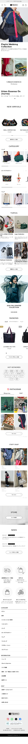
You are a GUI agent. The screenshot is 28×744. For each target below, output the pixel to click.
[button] (2, 75)
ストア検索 (4, 667)
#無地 (17, 371)
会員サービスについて (7, 689)
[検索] (5, 5)
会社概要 (4, 676)
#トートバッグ (8, 376)
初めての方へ (5, 698)
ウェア (21, 321)
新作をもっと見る (14, 139)
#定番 (6, 371)
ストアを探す (14, 517)
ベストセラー (5, 624)
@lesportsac (7, 393)
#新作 (17, 379)
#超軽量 (11, 371)
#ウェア (21, 376)
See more (14, 433)
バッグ (6, 321)
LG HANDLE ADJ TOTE (9, 346)
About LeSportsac (6, 663)
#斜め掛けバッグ (20, 373)
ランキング (4, 641)
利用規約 (7, 728)
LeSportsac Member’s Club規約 (16, 728)
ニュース (4, 659)
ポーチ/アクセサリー (14, 321)
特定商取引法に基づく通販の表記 (19, 730)
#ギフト (12, 373)
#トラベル (6, 373)
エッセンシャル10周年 (7, 620)
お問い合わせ (5, 702)
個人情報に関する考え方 (7, 730)
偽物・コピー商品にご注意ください (10, 671)
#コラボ (11, 379)
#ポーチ (15, 376)
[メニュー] (2, 5)
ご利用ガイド (5, 694)
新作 (3, 615)
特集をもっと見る (14, 269)
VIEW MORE (14, 312)
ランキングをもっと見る (14, 357)
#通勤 (22, 371)
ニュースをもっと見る (14, 552)
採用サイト (4, 680)
